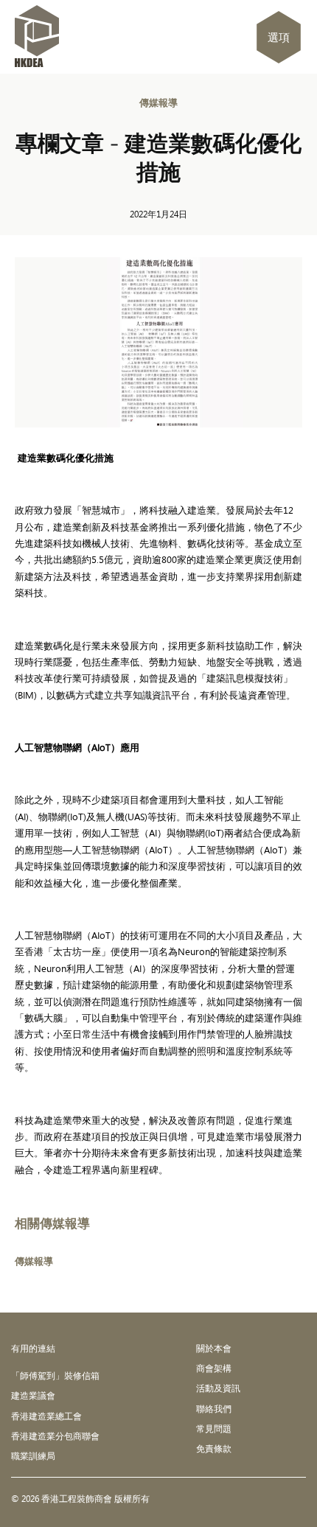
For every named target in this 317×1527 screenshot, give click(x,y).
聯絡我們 (213, 1408)
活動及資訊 (218, 1388)
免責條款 (213, 1448)
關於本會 (213, 1348)
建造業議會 (33, 1395)
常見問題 (213, 1428)
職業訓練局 (33, 1455)
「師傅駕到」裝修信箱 (55, 1375)
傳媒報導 (158, 102)
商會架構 (213, 1368)
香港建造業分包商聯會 (55, 1436)
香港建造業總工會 (46, 1416)
